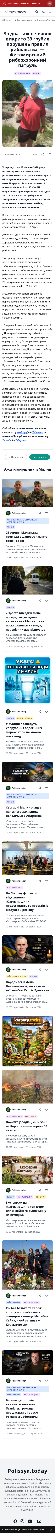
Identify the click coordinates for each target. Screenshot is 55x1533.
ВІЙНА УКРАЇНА (13, 1302)
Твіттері (37, 432)
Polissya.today (14, 11)
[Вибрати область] (49, 3)
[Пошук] (37, 12)
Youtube (7, 440)
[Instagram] (22, 1521)
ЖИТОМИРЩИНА (22, 73)
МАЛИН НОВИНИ (24, 718)
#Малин (43, 469)
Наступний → (39, 457)
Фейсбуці (22, 432)
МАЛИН (36, 73)
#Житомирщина (19, 469)
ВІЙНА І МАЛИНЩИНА (16, 976)
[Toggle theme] (43, 11)
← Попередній (16, 457)
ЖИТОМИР (40, 1197)
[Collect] (50, 154)
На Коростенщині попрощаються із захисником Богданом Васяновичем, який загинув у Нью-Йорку (26, 1529)
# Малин (6, 20)
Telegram (20, 440)
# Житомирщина (23, 20)
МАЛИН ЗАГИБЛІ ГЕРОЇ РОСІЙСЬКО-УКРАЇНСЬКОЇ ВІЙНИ (22, 521)
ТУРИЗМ (10, 1197)
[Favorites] (50, 11)
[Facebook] (15, 1521)
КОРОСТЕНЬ (30, 1116)
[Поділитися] (42, 154)
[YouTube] (30, 1521)
